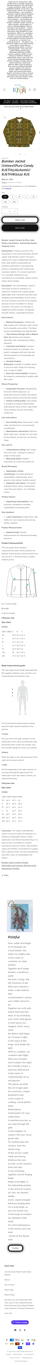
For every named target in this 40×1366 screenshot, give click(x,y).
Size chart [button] (6, 622)
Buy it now (20, 228)
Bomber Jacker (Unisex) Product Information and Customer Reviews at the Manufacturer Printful (19, 866)
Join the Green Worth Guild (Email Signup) (17, 1273)
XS (5, 197)
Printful (15, 1248)
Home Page (9, 1290)
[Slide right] (24, 154)
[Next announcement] (35, 40)
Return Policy (9, 1295)
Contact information (21, 1361)
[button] (4, 89)
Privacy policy (29, 1354)
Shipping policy (27, 1358)
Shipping (4, 182)
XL (34, 197)
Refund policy (17, 1354)
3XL (14, 202)
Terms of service (14, 1358)
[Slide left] (15, 154)
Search (7, 1280)
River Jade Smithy (18, 1351)
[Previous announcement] (4, 40)
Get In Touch (9, 1285)
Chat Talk (8, 1313)
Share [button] (6, 875)
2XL (5, 202)
